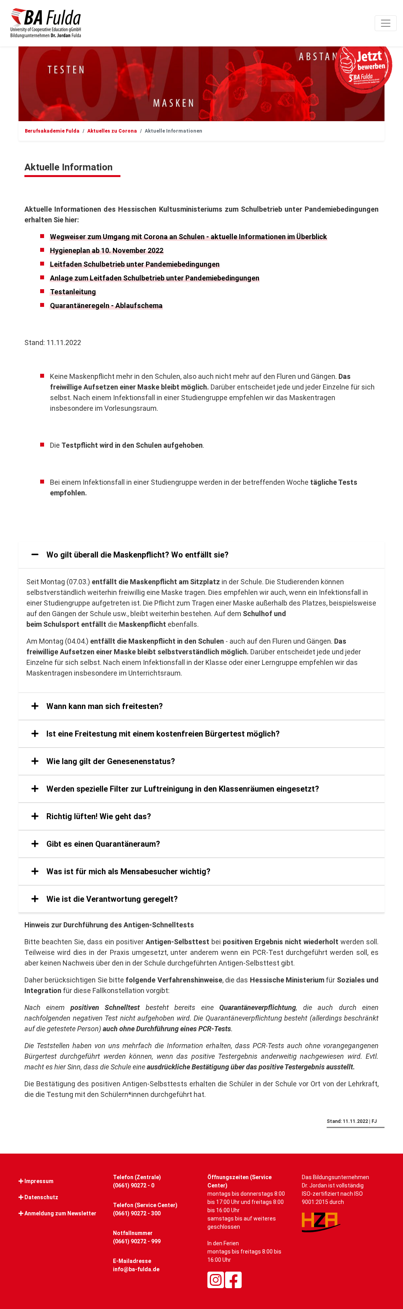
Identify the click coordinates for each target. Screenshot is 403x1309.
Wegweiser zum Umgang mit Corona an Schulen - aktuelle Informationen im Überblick (188, 237)
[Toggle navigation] (386, 23)
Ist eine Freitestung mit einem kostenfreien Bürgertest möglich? (162, 734)
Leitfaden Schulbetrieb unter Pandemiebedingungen (135, 264)
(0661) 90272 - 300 (137, 1213)
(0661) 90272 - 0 (133, 1185)
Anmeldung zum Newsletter (60, 1213)
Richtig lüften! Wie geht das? (97, 816)
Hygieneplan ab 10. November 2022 (106, 250)
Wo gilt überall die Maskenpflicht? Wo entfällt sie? (136, 554)
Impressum (39, 1181)
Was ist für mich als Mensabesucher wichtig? (127, 871)
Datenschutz (41, 1197)
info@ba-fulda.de (136, 1269)
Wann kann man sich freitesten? (103, 706)
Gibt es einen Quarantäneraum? (102, 844)
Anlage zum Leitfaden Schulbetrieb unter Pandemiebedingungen (154, 278)
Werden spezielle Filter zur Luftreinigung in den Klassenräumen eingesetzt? (181, 789)
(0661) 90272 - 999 (137, 1241)
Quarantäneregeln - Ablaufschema (106, 305)
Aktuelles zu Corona (112, 131)
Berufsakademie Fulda (52, 131)
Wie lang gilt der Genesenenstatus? (109, 761)
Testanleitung (73, 292)
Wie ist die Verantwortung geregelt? (111, 899)
